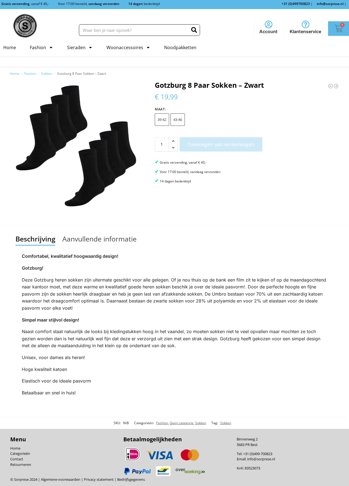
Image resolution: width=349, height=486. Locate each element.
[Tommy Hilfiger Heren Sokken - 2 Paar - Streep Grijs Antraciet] (330, 86)
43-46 (177, 119)
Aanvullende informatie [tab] (99, 238)
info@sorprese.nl (261, 458)
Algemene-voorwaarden (60, 479)
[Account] (269, 24)
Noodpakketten (180, 47)
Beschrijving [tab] (35, 238)
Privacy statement (98, 479)
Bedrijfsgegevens (130, 479)
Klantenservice (305, 31)
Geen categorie (181, 423)
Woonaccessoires (124, 47)
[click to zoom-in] (76, 146)
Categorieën (20, 453)
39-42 (162, 119)
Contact (16, 458)
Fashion (38, 47)
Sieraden (76, 47)
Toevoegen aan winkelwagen (221, 144)
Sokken (46, 73)
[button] (173, 141)
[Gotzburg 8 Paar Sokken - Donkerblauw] (336, 86)
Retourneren (20, 464)
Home (9, 47)
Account (268, 31)
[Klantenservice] (306, 24)
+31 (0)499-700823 (257, 453)
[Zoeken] (194, 30)
